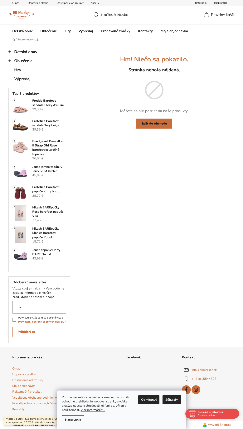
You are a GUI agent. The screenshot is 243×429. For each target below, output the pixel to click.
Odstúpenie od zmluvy (70, 3)
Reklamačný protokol (26, 392)
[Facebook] (186, 389)
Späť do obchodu (154, 123)
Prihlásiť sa (26, 332)
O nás (15, 3)
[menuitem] (22, 31)
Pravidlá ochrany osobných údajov (35, 403)
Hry (17, 70)
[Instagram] (196, 389)
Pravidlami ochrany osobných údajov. (41, 322)
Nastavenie (73, 420)
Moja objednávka (23, 386)
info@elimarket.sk (204, 370)
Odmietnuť (149, 400)
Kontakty (18, 409)
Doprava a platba (38, 3)
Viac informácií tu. (93, 410)
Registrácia (220, 3)
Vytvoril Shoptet (219, 425)
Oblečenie (23, 61)
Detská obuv (25, 51)
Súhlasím (171, 400)
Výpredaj (22, 79)
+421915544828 (204, 379)
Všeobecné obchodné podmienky (35, 398)
